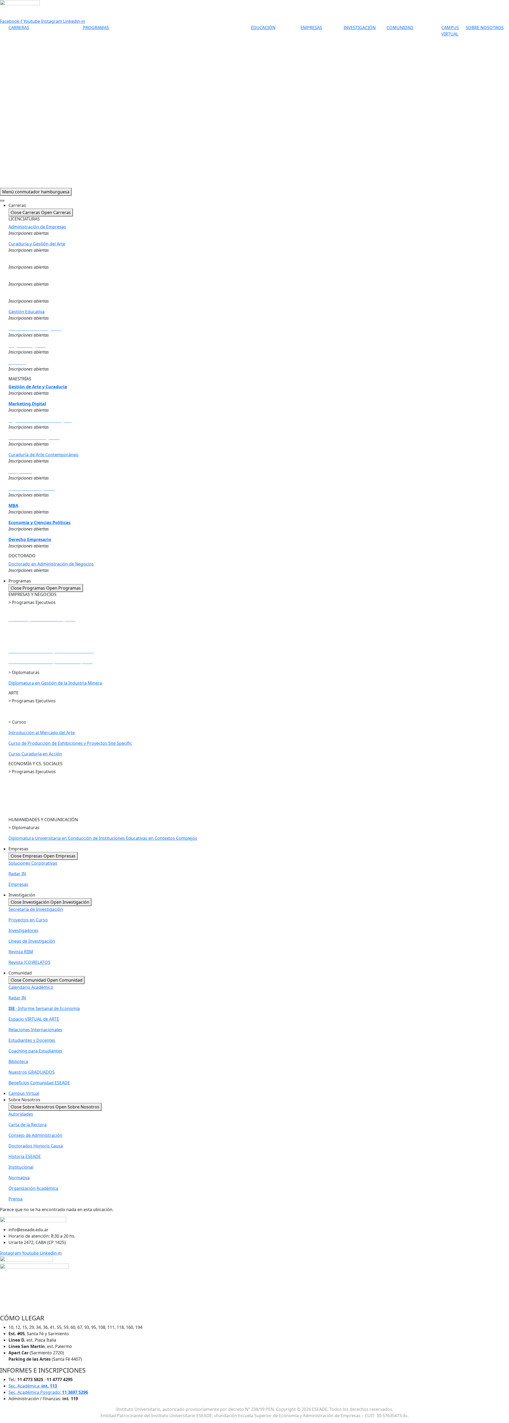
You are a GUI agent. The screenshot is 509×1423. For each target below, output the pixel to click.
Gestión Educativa (26, 312)
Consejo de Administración (35, 1135)
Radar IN (17, 874)
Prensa (15, 1199)
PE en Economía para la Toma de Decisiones (52, 793)
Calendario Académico (30, 987)
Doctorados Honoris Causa (35, 1146)
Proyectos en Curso (28, 920)
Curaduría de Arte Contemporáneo (43, 455)
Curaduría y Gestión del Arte (36, 244)
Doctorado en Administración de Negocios (51, 564)
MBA (13, 505)
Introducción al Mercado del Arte (41, 733)
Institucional (20, 1167)
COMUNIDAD (400, 28)
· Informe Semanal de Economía (44, 1008)
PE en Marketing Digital (32, 630)
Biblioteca (18, 1061)
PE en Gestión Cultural (30, 711)
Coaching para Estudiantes (35, 1051)
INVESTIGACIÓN (360, 28)
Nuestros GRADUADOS (31, 1072)
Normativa (19, 1178)
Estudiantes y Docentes (31, 1040)
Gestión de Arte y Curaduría (37, 387)
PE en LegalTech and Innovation (40, 799)
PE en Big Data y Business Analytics (43, 640)
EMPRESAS (311, 28)
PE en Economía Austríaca (34, 810)
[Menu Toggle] (2, 200)
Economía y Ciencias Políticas (39, 522)
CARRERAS (18, 28)
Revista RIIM (20, 952)
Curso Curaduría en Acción (35, 754)
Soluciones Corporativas (32, 863)
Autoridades (20, 1114)
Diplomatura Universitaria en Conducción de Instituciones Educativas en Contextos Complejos (102, 838)
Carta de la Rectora (27, 1125)
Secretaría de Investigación (35, 909)
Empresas (18, 884)
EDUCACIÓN (263, 28)
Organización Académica (33, 1188)
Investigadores (23, 930)
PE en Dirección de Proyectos (38, 613)
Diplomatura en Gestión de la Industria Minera (55, 683)
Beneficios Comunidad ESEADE (39, 1083)
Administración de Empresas (37, 227)
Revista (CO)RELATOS (29, 962)
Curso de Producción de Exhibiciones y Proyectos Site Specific (70, 743)
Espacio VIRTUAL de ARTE (33, 1019)
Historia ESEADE (24, 1156)
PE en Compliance (27, 782)
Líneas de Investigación (31, 941)
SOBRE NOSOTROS (485, 28)
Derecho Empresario (29, 539)
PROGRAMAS (96, 28)
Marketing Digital (27, 404)
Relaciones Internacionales (35, 1030)
